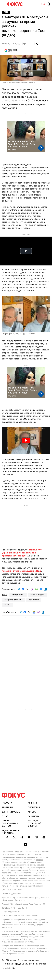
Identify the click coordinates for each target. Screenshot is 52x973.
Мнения (32, 803)
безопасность (37, 595)
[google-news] (44, 837)
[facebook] (7, 837)
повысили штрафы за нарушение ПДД (21, 571)
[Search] (48, 4)
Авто (6, 12)
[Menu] (3, 4)
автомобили (18, 595)
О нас (5, 816)
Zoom (7, 605)
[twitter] (14, 837)
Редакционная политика (10, 831)
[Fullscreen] (47, 299)
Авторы (32, 812)
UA (43, 4)
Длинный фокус (11, 812)
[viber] (36, 837)
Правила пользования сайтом (10, 823)
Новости (7, 803)
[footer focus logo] (13, 795)
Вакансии (33, 816)
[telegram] (22, 837)
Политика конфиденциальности (18, 963)
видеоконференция (13, 600)
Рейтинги (7, 807)
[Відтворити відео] (26, 440)
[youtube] (29, 837)
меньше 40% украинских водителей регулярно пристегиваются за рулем (22, 552)
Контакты (41, 963)
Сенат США (34, 600)
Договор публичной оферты (34, 823)
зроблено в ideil (10, 968)
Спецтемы (34, 807)
